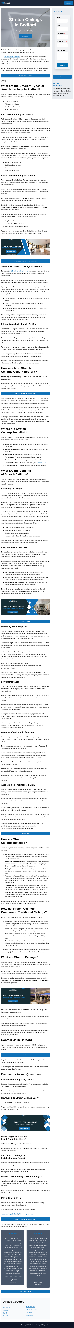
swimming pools (42, 463)
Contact (68, 3)
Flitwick (21, 1214)
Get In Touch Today (25, 75)
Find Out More (25, 621)
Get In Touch (25, 1055)
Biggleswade (29, 1214)
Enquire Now (25, 833)
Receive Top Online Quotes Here (25, 393)
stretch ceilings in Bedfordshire (19, 271)
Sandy (16, 1214)
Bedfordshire (30, 1315)
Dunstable (29, 1312)
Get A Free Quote (25, 1291)
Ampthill (10, 1214)
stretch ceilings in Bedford (12, 56)
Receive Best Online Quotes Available (25, 261)
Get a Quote (24, 36)
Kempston (4, 1214)
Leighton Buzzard (31, 1309)
